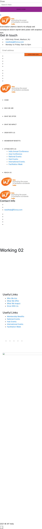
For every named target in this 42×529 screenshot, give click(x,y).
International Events (17, 162)
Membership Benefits (15, 316)
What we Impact (10, 124)
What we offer (10, 116)
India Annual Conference (19, 151)
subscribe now (33, 54)
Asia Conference (15, 154)
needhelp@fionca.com (15, 42)
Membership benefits (12, 141)
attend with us (10, 149)
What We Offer (13, 301)
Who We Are (12, 298)
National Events (15, 156)
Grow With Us (12, 306)
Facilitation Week (16, 164)
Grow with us (9, 132)
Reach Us (7, 172)
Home (6, 100)
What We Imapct (13, 303)
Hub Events (13, 159)
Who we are (8, 108)
